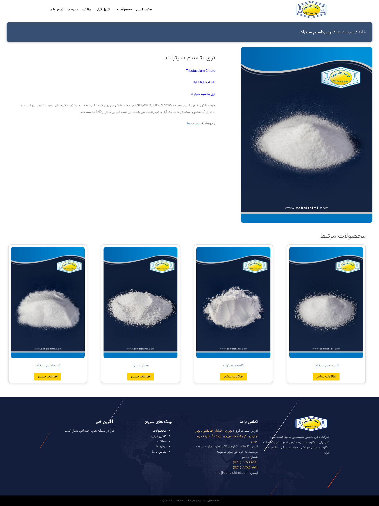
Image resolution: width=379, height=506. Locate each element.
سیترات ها (345, 32)
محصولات (125, 9)
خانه (362, 32)
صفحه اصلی (144, 9)
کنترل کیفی (103, 9)
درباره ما (73, 9)
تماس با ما (56, 9)
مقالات (86, 9)
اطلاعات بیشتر (326, 376)
